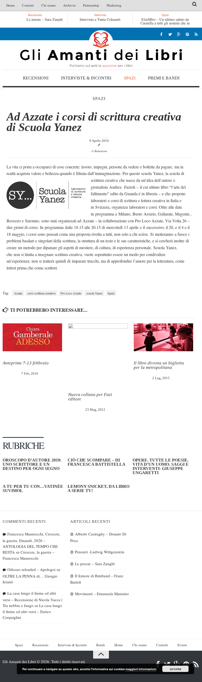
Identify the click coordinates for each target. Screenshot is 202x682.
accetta (175, 668)
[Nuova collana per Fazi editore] (98, 353)
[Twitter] (170, 34)
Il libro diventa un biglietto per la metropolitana (159, 365)
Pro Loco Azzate (70, 293)
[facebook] (161, 34)
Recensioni (35, 78)
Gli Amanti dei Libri (101, 48)
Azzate (18, 293)
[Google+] (178, 34)
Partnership (91, 5)
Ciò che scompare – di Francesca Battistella (96, 462)
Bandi (100, 645)
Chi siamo (48, 5)
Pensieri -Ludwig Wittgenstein (99, 551)
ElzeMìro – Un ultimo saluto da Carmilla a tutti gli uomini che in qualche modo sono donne (165, 23)
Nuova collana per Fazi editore (90, 397)
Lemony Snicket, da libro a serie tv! (98, 488)
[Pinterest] (187, 34)
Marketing (114, 5)
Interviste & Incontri (86, 78)
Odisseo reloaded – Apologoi (31, 569)
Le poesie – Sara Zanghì (45, 19)
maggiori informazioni (140, 669)
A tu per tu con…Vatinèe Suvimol (33, 488)
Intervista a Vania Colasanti (100, 19)
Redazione (100, 151)
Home (10, 5)
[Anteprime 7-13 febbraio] (32, 337)
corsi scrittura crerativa (41, 293)
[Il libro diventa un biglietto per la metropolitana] (163, 337)
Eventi (182, 645)
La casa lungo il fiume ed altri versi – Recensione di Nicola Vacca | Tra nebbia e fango (32, 599)
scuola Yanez (94, 293)
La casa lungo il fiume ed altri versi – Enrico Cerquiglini (32, 611)
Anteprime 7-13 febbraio (26, 362)
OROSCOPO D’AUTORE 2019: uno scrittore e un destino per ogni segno (32, 464)
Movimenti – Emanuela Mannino (102, 593)
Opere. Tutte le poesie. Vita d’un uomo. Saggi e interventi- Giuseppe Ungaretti (161, 466)
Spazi (129, 78)
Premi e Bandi (163, 78)
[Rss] (196, 34)
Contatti (28, 5)
